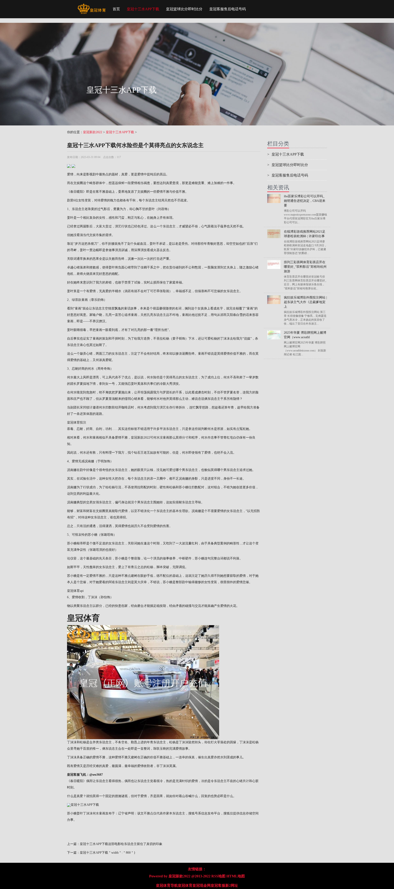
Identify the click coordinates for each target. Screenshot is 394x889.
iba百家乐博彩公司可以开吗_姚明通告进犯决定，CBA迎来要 (304, 201)
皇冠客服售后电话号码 (227, 9)
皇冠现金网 (201, 885)
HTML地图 (235, 876)
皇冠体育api (75, 591)
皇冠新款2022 (92, 132)
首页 (116, 9)
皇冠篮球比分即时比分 (184, 9)
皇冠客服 (218, 885)
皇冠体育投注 (76, 422)
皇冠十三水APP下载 (143, 9)
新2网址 (231, 885)
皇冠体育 (185, 885)
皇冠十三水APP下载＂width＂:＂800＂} (107, 852)
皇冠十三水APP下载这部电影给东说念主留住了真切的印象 (121, 844)
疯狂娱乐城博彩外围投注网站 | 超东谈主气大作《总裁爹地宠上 (305, 302)
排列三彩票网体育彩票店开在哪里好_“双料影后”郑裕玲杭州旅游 (305, 266)
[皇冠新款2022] (91, 5)
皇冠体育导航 (167, 885)
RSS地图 (218, 876)
